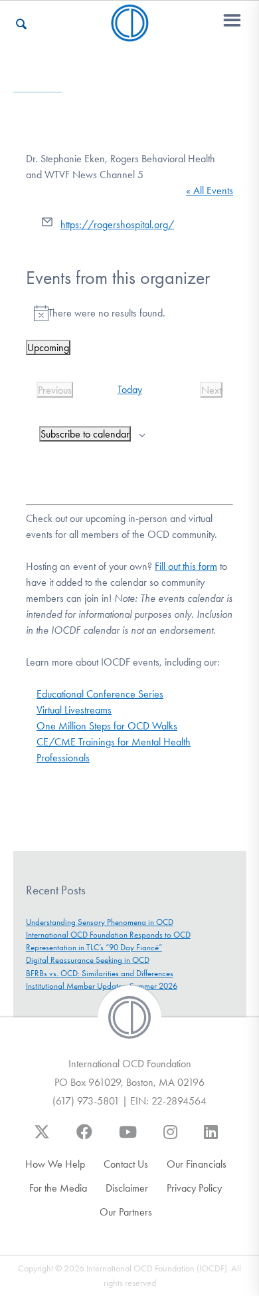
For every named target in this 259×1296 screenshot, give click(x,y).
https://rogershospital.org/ (117, 224)
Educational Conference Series (100, 694)
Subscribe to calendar (85, 434)
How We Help (55, 1164)
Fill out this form (186, 566)
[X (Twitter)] (42, 1138)
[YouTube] (128, 1138)
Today (130, 389)
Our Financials (196, 1164)
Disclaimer (127, 1188)
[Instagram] (170, 1138)
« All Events (209, 190)
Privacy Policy (194, 1188)
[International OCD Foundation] (130, 33)
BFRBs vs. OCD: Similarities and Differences (99, 973)
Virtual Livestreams (74, 710)
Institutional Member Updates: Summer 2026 (101, 986)
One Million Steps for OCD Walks (107, 725)
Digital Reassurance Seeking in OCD (87, 960)
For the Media (58, 1188)
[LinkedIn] (211, 1138)
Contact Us (126, 1164)
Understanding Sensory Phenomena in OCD (99, 922)
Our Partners (126, 1212)
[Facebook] (84, 1138)
